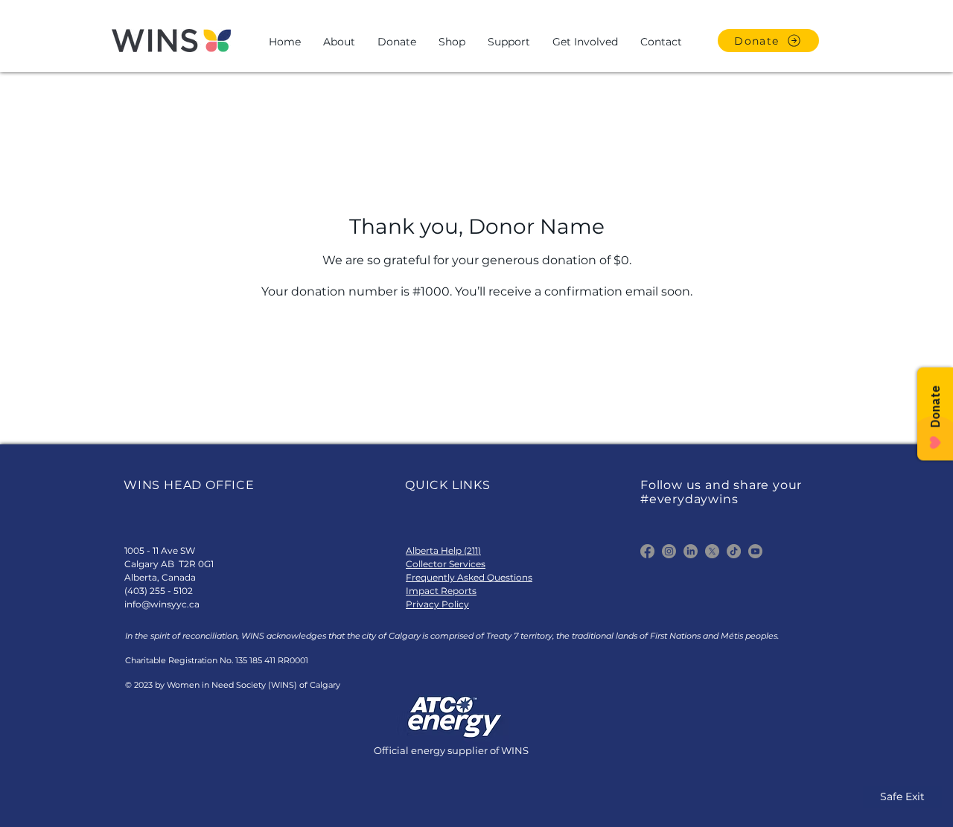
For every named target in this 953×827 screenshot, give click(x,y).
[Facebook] (647, 551)
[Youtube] (755, 551)
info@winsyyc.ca (162, 604)
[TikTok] (734, 551)
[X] (712, 551)
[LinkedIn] (690, 551)
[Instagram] (669, 551)
